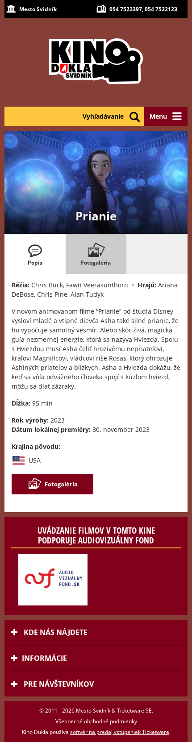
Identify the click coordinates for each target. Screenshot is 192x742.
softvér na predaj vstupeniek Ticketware (119, 732)
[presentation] (35, 254)
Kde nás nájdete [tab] (55, 632)
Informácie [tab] (44, 658)
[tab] (35, 254)
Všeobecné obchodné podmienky (96, 721)
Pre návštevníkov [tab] (58, 684)
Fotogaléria (61, 484)
